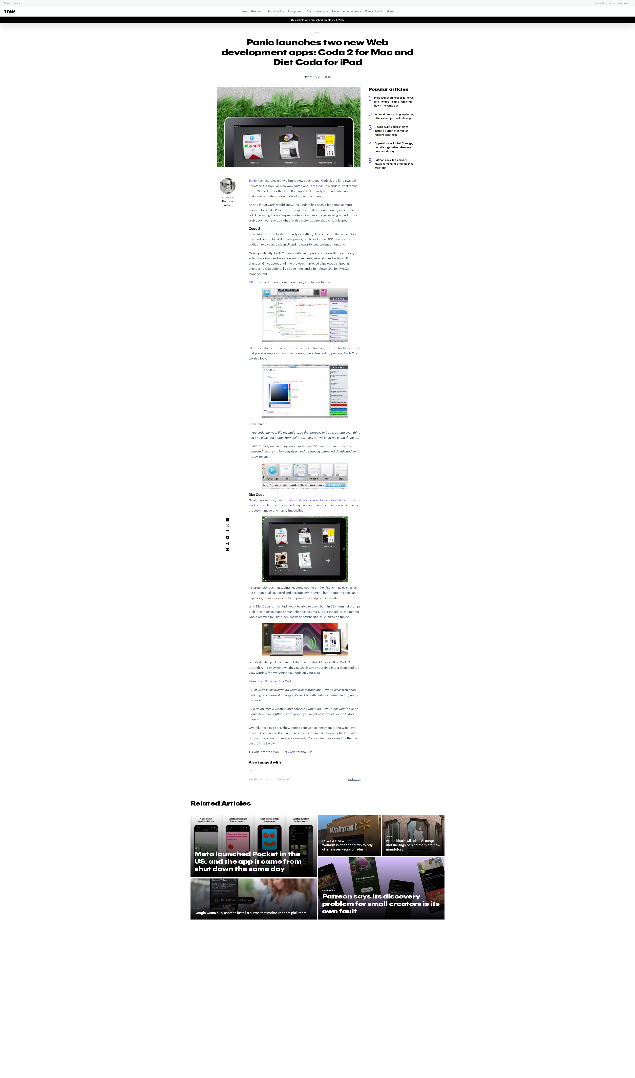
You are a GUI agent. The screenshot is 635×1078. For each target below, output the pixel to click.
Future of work (374, 11)
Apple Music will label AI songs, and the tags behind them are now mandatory (394, 147)
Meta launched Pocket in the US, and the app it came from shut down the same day (394, 101)
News (7, 2)
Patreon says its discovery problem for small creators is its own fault (394, 163)
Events (16, 2)
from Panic (265, 681)
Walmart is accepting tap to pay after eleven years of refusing (394, 116)
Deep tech (257, 11)
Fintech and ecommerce (346, 11)
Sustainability (275, 11)
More (390, 11)
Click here (256, 282)
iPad (251, 771)
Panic (253, 180)
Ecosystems (295, 11)
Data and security (317, 11)
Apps (317, 33)
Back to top (354, 779)
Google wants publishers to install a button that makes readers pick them (391, 130)
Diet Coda (317, 186)
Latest (243, 11)
